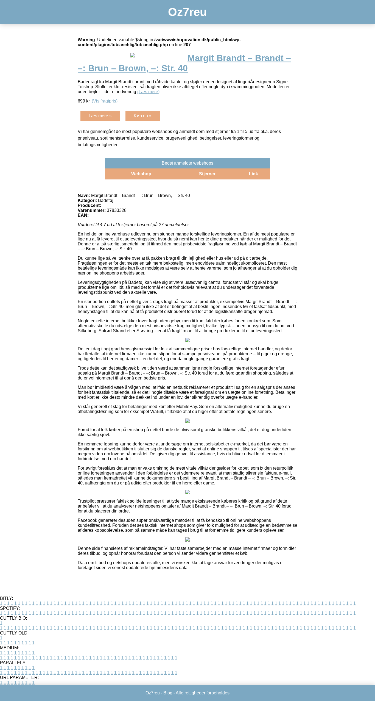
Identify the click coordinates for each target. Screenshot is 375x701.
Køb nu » (143, 115)
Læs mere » (100, 115)
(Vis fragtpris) (104, 101)
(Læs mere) (148, 91)
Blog (167, 693)
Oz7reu (187, 11)
